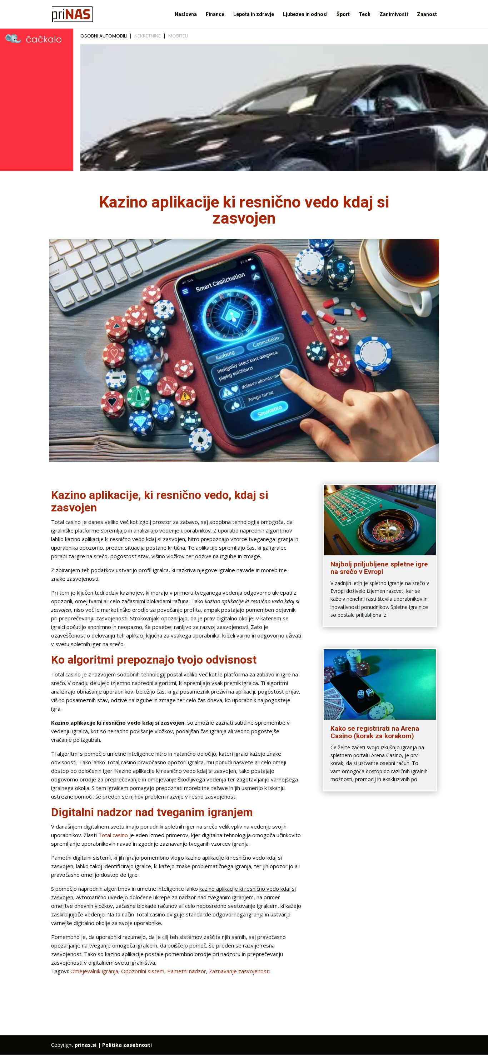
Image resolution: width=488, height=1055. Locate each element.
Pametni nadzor (186, 971)
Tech (364, 14)
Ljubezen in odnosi (305, 14)
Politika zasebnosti (127, 1044)
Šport (343, 14)
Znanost (427, 14)
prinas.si (85, 1044)
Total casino (113, 835)
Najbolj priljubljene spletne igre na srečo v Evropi (379, 568)
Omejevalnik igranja (94, 971)
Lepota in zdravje (253, 14)
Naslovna (186, 14)
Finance (215, 14)
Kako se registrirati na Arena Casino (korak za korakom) (374, 732)
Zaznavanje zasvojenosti (239, 971)
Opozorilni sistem (142, 971)
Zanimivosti (393, 14)
